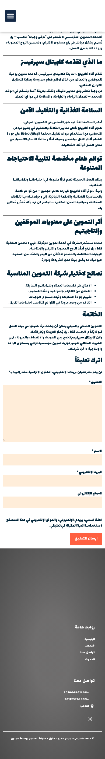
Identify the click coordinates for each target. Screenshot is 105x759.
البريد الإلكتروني (89, 472)
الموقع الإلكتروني (90, 494)
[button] (10, 16)
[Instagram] (90, 719)
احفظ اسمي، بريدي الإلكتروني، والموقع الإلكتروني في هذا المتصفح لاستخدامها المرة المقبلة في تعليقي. (54, 523)
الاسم (97, 451)
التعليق (95, 382)
